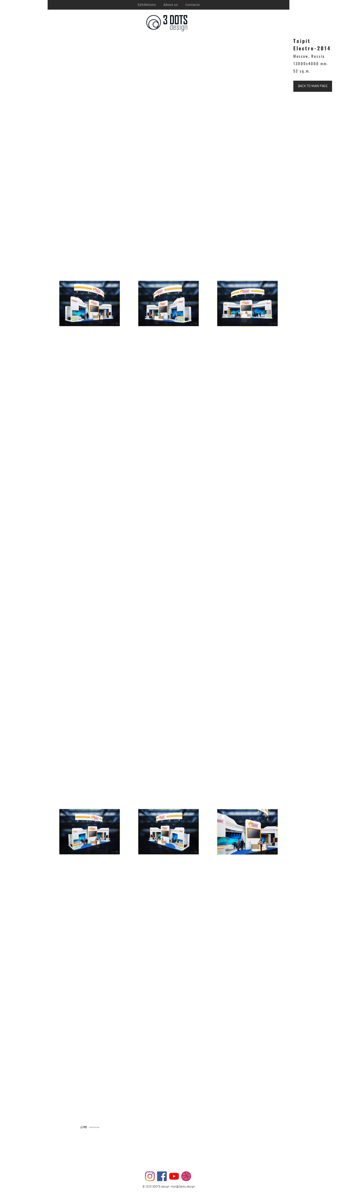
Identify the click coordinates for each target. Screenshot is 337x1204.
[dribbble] (186, 1176)
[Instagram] (150, 1176)
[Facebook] (162, 1176)
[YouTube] (174, 1176)
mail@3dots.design (183, 1186)
